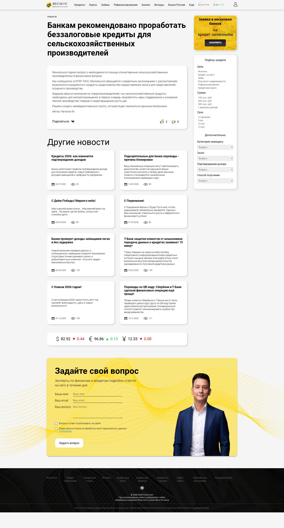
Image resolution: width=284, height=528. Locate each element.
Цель (200, 66)
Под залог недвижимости (211, 81)
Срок (200, 112)
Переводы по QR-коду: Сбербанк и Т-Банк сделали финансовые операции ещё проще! (152, 290)
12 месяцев (204, 117)
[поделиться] (72, 122)
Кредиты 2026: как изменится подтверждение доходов (72, 157)
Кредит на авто (206, 74)
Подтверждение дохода (211, 164)
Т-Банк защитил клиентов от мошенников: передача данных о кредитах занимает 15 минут (153, 242)
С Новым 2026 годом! (66, 287)
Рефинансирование (208, 84)
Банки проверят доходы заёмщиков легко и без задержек (80, 240)
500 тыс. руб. (205, 104)
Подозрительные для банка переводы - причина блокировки (151, 157)
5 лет (200, 120)
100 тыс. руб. (205, 97)
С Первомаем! (134, 200)
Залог (200, 152)
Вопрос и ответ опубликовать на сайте (80, 423)
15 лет (201, 127)
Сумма (201, 92)
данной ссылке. (201, 508)
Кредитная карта (207, 88)
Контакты (52, 477)
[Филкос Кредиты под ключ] (57, 5)
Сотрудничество (224, 477)
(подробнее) (65, 431)
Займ (201, 78)
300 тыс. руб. (205, 101)
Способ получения (208, 175)
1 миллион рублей (207, 107)
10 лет (201, 123)
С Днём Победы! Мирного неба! (73, 200)
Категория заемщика (210, 141)
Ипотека (202, 71)
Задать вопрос (69, 443)
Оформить (215, 42)
